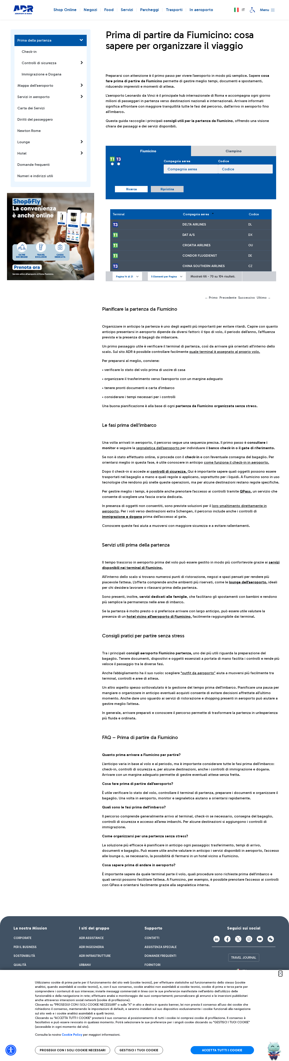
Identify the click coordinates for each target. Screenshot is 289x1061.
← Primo (211, 298)
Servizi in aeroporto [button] (33, 97)
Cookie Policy (72, 1035)
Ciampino (234, 151)
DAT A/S (188, 235)
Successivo (246, 298)
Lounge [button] (23, 142)
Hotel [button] (21, 153)
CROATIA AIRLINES (196, 245)
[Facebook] (227, 939)
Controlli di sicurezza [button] (39, 63)
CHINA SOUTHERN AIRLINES (203, 266)
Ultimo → (264, 298)
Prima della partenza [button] (34, 40)
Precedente (227, 298)
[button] (239, 10)
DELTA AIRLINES (194, 224)
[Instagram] (249, 939)
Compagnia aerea (177, 161)
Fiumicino (148, 151)
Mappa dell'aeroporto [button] (35, 85)
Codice (223, 161)
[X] (238, 939)
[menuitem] (22, 938)
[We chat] (271, 939)
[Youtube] (260, 939)
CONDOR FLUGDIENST (199, 256)
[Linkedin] (216, 939)
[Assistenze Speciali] (252, 10)
